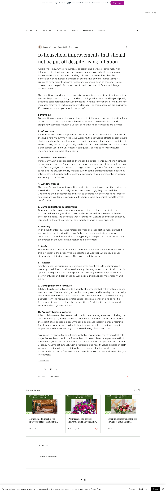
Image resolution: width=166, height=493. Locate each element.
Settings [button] (132, 489)
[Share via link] (57, 369)
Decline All (143, 489)
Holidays (74, 30)
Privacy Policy (96, 489)
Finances (47, 30)
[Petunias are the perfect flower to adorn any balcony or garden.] (83, 404)
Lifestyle (101, 30)
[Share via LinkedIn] (51, 369)
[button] (137, 30)
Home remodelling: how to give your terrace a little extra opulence (43, 420)
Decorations (61, 30)
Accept (155, 489)
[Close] (163, 489)
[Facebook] (81, 479)
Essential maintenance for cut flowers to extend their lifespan (122, 420)
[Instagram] (85, 479)
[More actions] (126, 47)
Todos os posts (32, 30)
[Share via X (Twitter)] (45, 369)
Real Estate (88, 30)
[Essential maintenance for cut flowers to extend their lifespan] (122, 404)
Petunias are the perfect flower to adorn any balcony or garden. (82, 420)
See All (137, 390)
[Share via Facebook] (39, 369)
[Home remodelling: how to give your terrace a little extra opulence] (43, 404)
